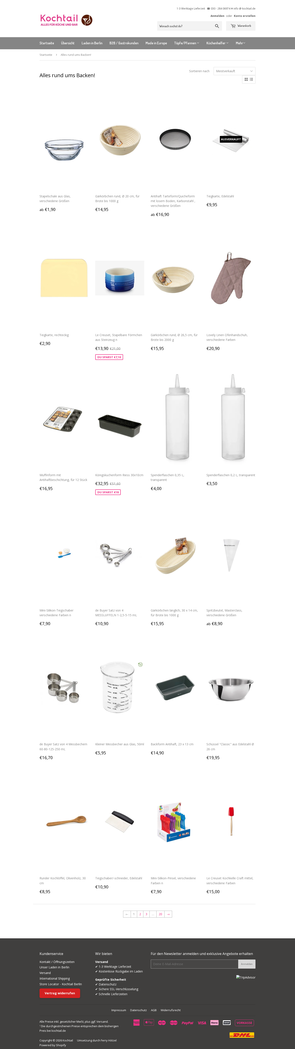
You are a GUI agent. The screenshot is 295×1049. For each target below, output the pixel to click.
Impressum (118, 1010)
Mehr (239, 43)
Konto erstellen (244, 16)
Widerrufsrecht (171, 1010)
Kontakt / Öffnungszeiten (57, 962)
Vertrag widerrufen (60, 993)
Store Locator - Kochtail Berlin (61, 984)
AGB (154, 1010)
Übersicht (68, 43)
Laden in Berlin (92, 43)
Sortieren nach (199, 71)
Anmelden (217, 16)
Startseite (47, 43)
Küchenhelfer (216, 43)
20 (160, 914)
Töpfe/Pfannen (185, 43)
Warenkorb (244, 25)
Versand (45, 973)
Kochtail (68, 1040)
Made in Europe (156, 43)
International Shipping (55, 978)
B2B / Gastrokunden (123, 43)
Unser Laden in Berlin (54, 967)
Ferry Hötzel (109, 1040)
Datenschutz (138, 1010)
